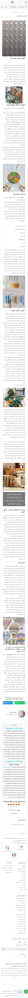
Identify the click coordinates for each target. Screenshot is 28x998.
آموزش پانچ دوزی (22, 933)
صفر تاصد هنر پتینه (22, 923)
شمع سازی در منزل (22, 880)
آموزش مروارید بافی (22, 887)
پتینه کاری (19, 497)
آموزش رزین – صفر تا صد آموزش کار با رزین (21, 929)
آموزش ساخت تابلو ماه (21, 926)
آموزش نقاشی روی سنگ (21, 882)
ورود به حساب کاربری (6, 7)
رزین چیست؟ (23, 903)
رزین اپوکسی (20, 501)
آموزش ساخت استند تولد (21, 905)
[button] (20, 702)
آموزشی (22, 12)
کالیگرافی (24, 884)
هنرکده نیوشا (7, 767)
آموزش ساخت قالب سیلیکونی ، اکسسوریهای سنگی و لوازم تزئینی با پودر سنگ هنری (7, 869)
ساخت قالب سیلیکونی (14, 728)
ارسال (3, 949)
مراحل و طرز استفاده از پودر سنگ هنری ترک (21, 899)
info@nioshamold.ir (18, 843)
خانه (26, 12)
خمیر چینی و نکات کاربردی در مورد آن (22, 920)
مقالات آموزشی (23, 889)
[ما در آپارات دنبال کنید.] (20, 942)
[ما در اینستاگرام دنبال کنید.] (24, 942)
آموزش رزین (23, 875)
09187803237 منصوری (17, 840)
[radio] (19, 805)
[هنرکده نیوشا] (12, 2)
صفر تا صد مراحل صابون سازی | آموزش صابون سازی (21, 910)
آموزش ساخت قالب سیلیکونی (22, 872)
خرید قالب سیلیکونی (22, 868)
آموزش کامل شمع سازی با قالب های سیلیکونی (21, 915)
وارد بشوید (14, 824)
